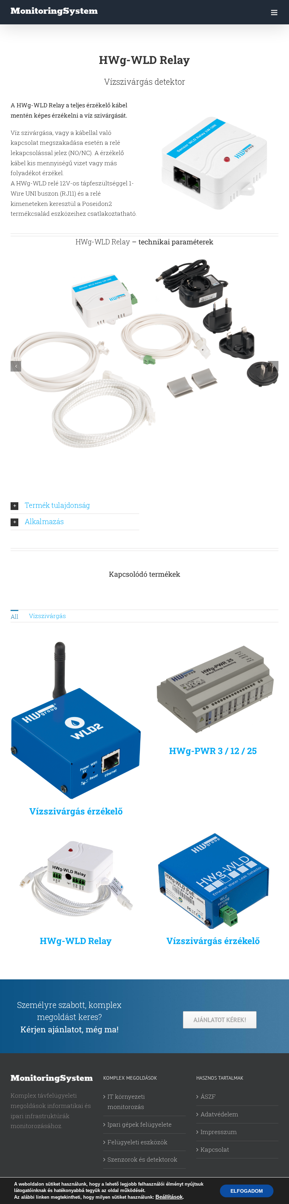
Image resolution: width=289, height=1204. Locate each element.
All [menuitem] (14, 616)
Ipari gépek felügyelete (139, 1124)
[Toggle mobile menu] (274, 12)
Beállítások (169, 1197)
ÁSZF (208, 1096)
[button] (16, 366)
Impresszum (219, 1132)
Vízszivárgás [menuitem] (47, 616)
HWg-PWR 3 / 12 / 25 (213, 751)
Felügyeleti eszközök (137, 1142)
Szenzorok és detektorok (142, 1159)
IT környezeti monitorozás (126, 1101)
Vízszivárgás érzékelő (76, 811)
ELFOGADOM (246, 1191)
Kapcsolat (215, 1149)
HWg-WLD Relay (76, 941)
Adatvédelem (219, 1114)
